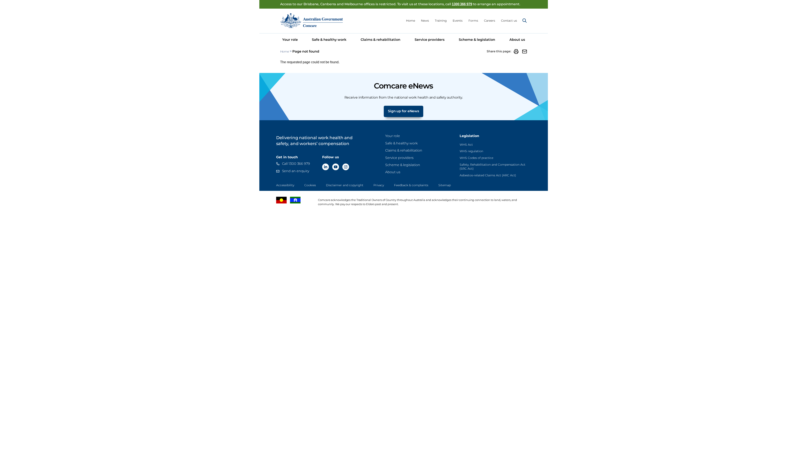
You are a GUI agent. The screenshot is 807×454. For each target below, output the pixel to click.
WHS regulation (471, 151)
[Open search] (524, 20)
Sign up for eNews (403, 111)
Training (441, 20)
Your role (290, 40)
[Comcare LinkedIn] (325, 167)
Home (410, 20)
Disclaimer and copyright (344, 185)
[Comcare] (311, 20)
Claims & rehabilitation (380, 40)
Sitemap (444, 185)
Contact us (509, 20)
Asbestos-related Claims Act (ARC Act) (488, 175)
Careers (489, 20)
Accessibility (285, 185)
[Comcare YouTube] (335, 167)
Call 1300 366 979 (296, 164)
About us (517, 40)
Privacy (378, 185)
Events (458, 20)
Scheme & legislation (477, 40)
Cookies (310, 185)
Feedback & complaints (411, 185)
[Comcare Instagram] (345, 167)
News (425, 20)
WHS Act (466, 144)
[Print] (516, 51)
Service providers (429, 40)
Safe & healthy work (329, 40)
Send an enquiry (295, 171)
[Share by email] (524, 51)
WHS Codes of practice (476, 158)
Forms (473, 20)
